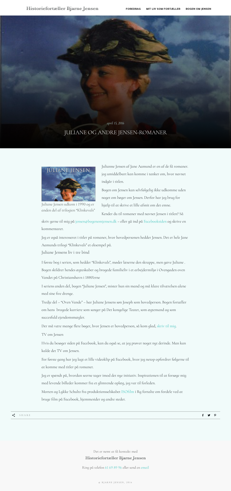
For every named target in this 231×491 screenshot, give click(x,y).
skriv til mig (166, 326)
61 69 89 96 (113, 467)
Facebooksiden (155, 221)
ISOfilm (127, 391)
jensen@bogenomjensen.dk (96, 221)
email (145, 467)
